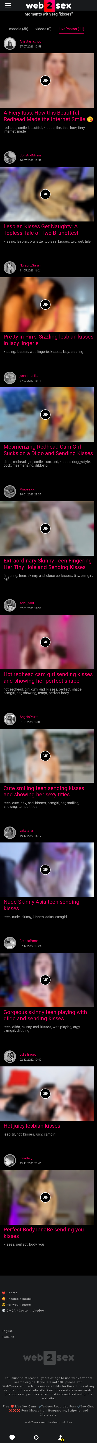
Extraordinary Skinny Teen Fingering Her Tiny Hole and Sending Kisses (48, 564)
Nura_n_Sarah (30, 265)
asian (49, 917)
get (80, 241)
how (73, 128)
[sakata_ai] (10, 838)
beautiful (35, 128)
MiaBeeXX (27, 489)
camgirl (86, 576)
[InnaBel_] (10, 1165)
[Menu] (9, 5)
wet (33, 352)
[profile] (60, 1437)
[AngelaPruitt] (10, 724)
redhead (10, 128)
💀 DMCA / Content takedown (24, 1310)
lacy (66, 352)
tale (88, 241)
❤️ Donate (9, 1293)
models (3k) (18, 29)
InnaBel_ (26, 1158)
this (66, 128)
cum (47, 462)
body (33, 1244)
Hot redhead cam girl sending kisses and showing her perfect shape (48, 677)
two (73, 241)
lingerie (43, 352)
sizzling (77, 352)
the (58, 128)
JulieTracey (28, 1055)
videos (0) (43, 29)
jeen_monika (29, 376)
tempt (42, 693)
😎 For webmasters (16, 1304)
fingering (10, 576)
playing (66, 1027)
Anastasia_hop (31, 41)
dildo (8, 462)
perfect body (59, 693)
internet (10, 131)
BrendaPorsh (29, 941)
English (7, 1331)
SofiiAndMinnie (31, 155)
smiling (73, 803)
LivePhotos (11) (71, 29)
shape (77, 689)
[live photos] (36, 1437)
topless (50, 241)
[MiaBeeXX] (10, 496)
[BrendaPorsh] (10, 948)
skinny (32, 576)
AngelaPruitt (29, 717)
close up (53, 576)
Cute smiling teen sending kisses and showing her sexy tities (44, 791)
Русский (8, 1337)
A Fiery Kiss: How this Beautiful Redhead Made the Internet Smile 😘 (48, 116)
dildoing (41, 465)
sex (23, 803)
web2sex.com (35, 1422)
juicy (39, 1134)
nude (16, 917)
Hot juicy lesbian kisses (32, 1126)
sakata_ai (27, 831)
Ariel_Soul (27, 603)
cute (15, 803)
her (6, 579)
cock (7, 465)
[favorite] (12, 1437)
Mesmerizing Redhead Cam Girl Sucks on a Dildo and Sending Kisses (48, 450)
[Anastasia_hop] (10, 48)
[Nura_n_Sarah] (10, 272)
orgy (76, 1027)
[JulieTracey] (10, 1061)
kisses (49, 128)
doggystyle (81, 462)
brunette (36, 241)
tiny (76, 576)
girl (30, 462)
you (41, 1244)
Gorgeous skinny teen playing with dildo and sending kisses (45, 1015)
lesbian (22, 241)
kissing (9, 241)
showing (29, 693)
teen (22, 576)
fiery (81, 128)
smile (22, 128)
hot (6, 689)
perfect (64, 689)
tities (33, 806)
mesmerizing (23, 465)
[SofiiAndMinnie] (10, 162)
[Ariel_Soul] (10, 610)
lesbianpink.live (60, 1422)
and (55, 462)
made (21, 131)
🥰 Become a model (17, 1299)
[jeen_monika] (10, 383)
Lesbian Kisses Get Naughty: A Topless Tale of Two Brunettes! (41, 229)
